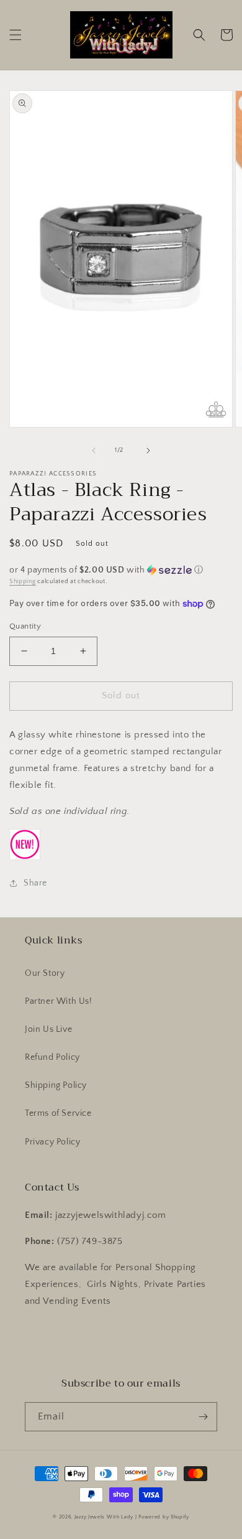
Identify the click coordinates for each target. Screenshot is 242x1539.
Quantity (25, 626)
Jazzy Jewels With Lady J (105, 1517)
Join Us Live (48, 1029)
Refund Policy (52, 1057)
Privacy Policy (52, 1142)
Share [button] (35, 883)
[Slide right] (148, 450)
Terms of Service (58, 1113)
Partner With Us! (58, 1001)
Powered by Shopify (163, 1517)
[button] (15, 35)
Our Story (45, 973)
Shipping (22, 581)
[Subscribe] (203, 1416)
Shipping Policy (56, 1085)
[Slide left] (93, 450)
